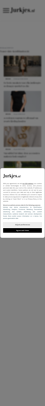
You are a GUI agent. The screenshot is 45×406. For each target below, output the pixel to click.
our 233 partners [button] (27, 183)
